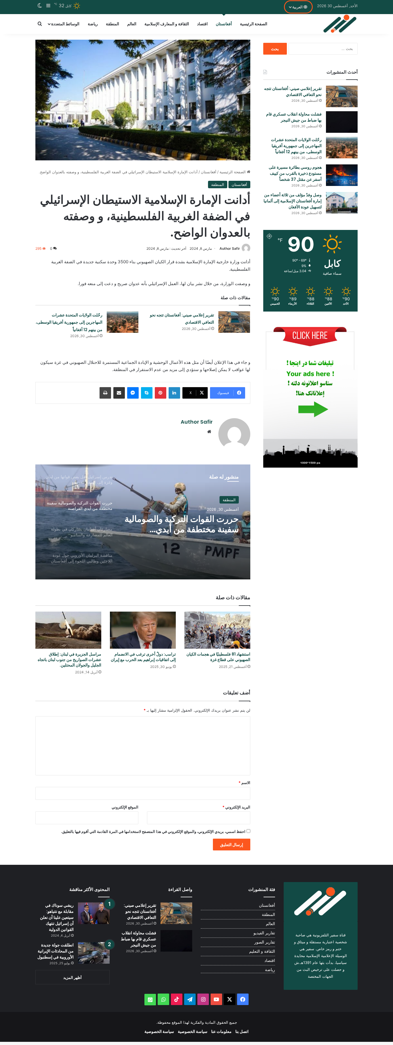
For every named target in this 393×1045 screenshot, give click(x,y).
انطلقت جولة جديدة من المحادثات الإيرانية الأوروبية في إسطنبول (55, 951)
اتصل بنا (242, 1031)
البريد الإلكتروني (236, 807)
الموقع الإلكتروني (125, 807)
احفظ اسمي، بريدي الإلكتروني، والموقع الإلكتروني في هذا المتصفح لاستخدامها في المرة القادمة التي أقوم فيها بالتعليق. (153, 831)
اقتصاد (202, 23)
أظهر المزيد (72, 977)
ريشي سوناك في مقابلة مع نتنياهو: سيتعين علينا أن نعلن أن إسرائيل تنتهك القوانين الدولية (57, 917)
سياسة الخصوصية (192, 1031)
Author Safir (230, 248)
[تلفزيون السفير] (340, 24)
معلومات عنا (221, 1031)
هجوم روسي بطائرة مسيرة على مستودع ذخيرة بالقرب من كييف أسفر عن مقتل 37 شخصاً (295, 173)
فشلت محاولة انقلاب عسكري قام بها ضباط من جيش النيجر (294, 117)
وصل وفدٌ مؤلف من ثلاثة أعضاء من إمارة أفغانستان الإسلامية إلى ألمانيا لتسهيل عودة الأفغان (293, 201)
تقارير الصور (264, 942)
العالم (131, 23)
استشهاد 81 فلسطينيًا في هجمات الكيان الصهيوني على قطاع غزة (218, 656)
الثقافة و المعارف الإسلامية (166, 23)
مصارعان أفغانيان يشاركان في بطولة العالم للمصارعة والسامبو (182, 526)
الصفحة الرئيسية (253, 23)
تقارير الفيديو (264, 933)
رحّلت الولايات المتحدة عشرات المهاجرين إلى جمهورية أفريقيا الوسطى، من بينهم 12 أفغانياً (69, 322)
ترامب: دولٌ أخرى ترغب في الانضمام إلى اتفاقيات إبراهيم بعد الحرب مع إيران (143, 656)
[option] (142, 521)
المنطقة (112, 23)
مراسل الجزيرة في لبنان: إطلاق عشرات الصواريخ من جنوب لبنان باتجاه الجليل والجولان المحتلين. (69, 659)
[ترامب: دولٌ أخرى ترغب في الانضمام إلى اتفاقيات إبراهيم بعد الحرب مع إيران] (143, 630)
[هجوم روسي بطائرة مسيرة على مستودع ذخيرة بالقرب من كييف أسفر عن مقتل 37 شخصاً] (342, 175)
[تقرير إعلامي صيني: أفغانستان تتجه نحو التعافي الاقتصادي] (234, 322)
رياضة (93, 23)
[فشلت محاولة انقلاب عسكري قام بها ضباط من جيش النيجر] (342, 122)
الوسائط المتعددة (65, 23)
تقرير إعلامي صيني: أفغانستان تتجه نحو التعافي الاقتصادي (293, 91)
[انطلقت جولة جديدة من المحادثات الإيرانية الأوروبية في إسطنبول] (94, 953)
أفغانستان (224, 23)
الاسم (244, 782)
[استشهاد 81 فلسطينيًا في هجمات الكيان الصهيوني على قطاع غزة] (217, 630)
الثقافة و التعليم (262, 951)
